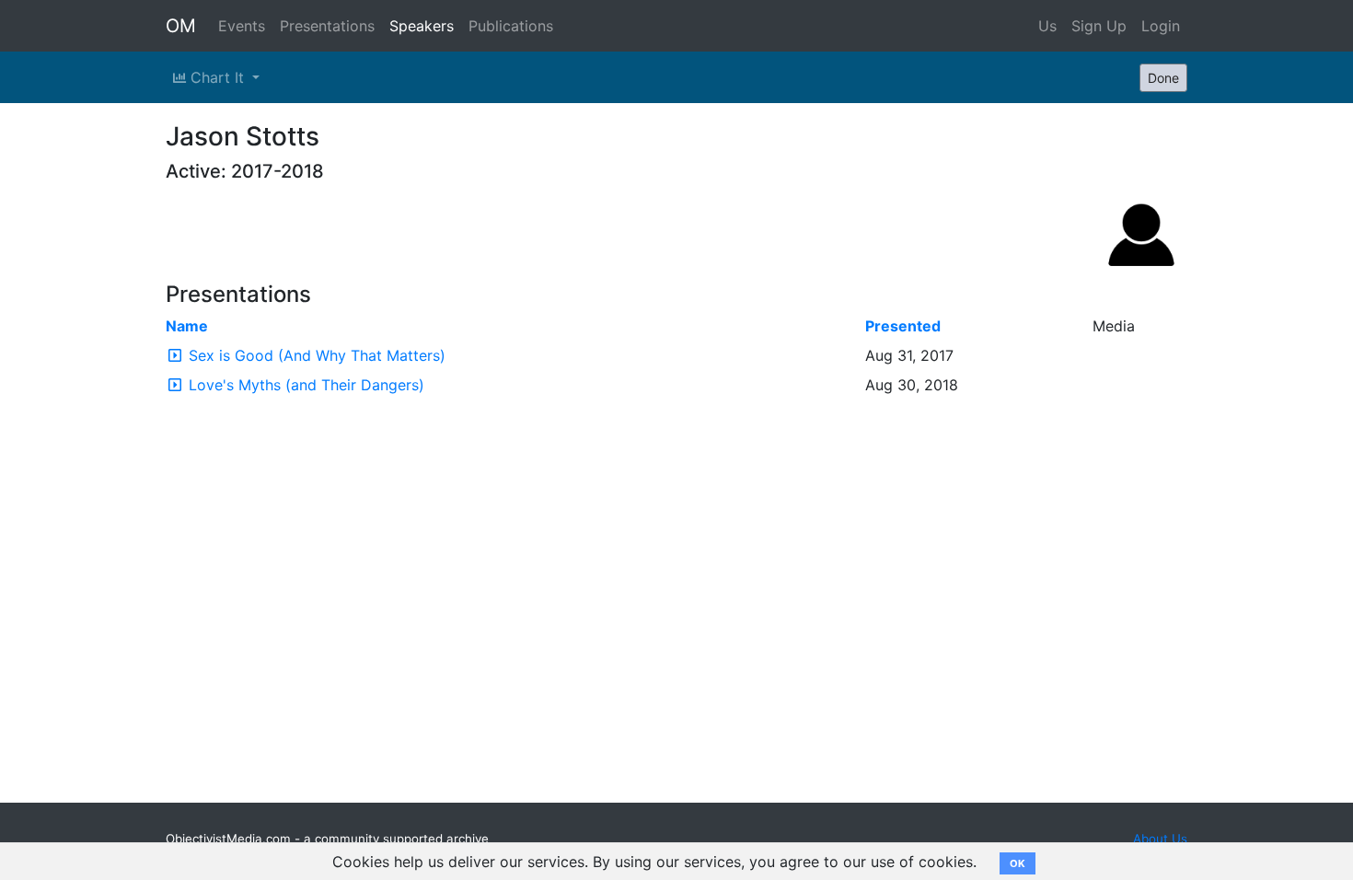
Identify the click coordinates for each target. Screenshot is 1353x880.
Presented (903, 326)
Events (241, 26)
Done (1163, 78)
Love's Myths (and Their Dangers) (306, 385)
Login (1160, 26)
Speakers (421, 26)
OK (1017, 863)
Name (187, 326)
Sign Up (1099, 26)
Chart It (217, 77)
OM (181, 26)
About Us (1160, 838)
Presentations (327, 26)
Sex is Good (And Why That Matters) (317, 355)
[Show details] (175, 355)
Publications (510, 26)
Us (1047, 26)
